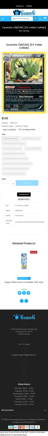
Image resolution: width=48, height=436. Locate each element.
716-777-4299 (24, 344)
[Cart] (44, 18)
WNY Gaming (24, 31)
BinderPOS (31, 422)
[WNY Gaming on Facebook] (17, 2)
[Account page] (40, 18)
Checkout (20, 6)
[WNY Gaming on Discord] (26, 2)
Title (3, 134)
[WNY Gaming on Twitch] (30, 2)
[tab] (24, 194)
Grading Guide (28, 129)
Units (4, 179)
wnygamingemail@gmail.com (24, 355)
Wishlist (29, 6)
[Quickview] (20, 293)
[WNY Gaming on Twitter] (22, 2)
